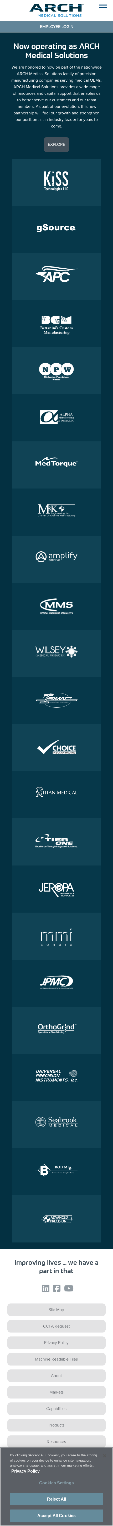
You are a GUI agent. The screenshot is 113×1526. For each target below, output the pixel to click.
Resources (56, 1442)
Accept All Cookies (56, 1515)
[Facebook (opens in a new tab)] (55, 1292)
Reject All (56, 1499)
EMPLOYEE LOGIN (56, 27)
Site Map (56, 1310)
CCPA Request (56, 1326)
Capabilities (56, 1409)
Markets (56, 1392)
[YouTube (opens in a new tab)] (67, 1292)
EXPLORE (56, 144)
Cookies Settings (56, 1483)
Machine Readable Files (56, 1359)
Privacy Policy (56, 1343)
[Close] (104, 1456)
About (56, 1376)
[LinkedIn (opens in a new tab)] (44, 1292)
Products (56, 1425)
